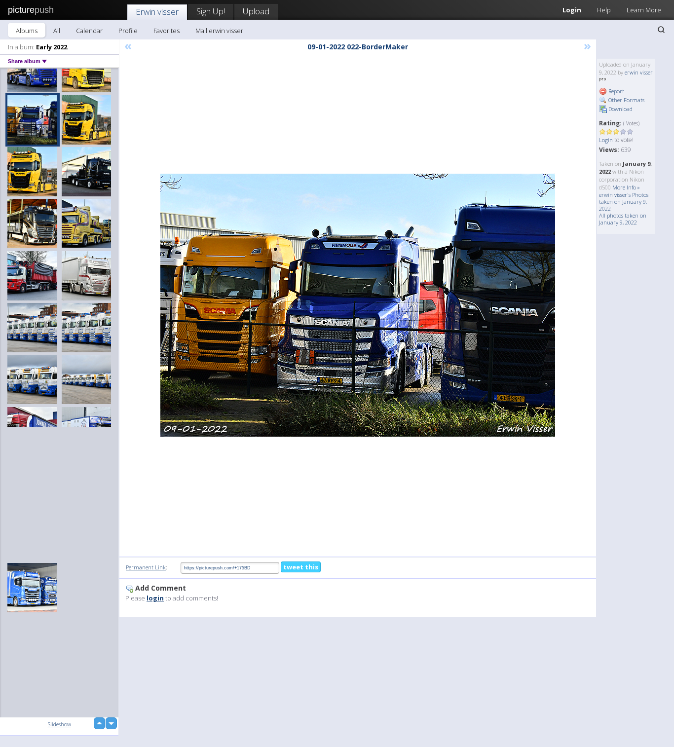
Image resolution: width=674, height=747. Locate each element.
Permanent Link (146, 567)
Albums (26, 30)
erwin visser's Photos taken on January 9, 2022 (623, 201)
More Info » (626, 187)
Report (615, 91)
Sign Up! (210, 11)
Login (571, 9)
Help (604, 9)
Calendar (89, 30)
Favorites (166, 30)
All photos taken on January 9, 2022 (622, 219)
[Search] (661, 29)
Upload (256, 11)
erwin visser (639, 72)
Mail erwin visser (219, 30)
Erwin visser (157, 11)
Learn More (644, 9)
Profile (128, 30)
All (56, 30)
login (155, 598)
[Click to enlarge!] (357, 305)
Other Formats (625, 100)
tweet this (300, 566)
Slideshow (59, 724)
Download (620, 108)
